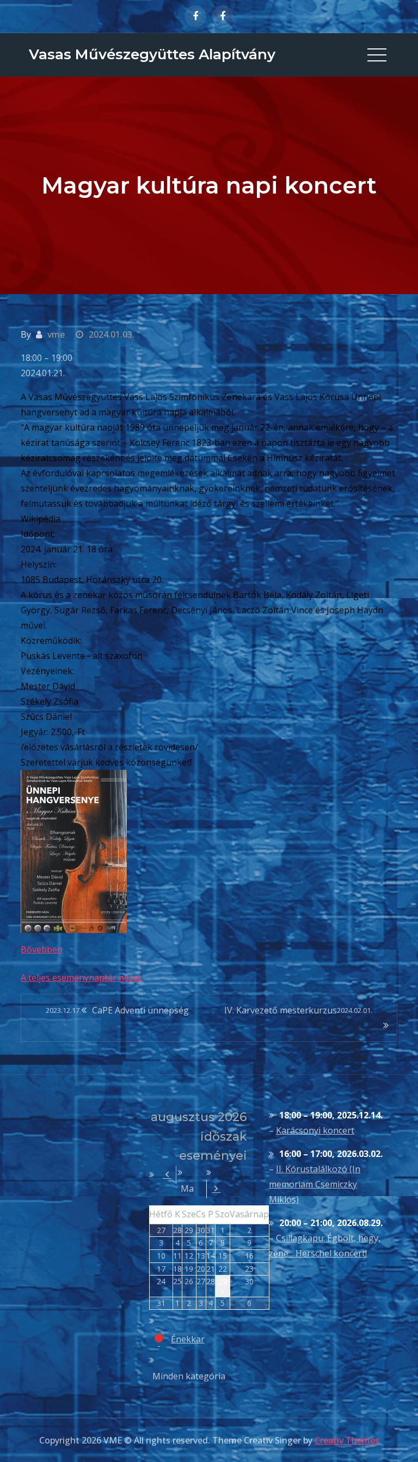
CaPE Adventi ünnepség (117, 1010)
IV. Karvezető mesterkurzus (298, 1010)
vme (56, 334)
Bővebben (42, 949)
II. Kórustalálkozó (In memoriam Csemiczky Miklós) (314, 1184)
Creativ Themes (347, 1440)
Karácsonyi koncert (315, 1130)
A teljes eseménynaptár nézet (81, 978)
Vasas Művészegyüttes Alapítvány (152, 54)
